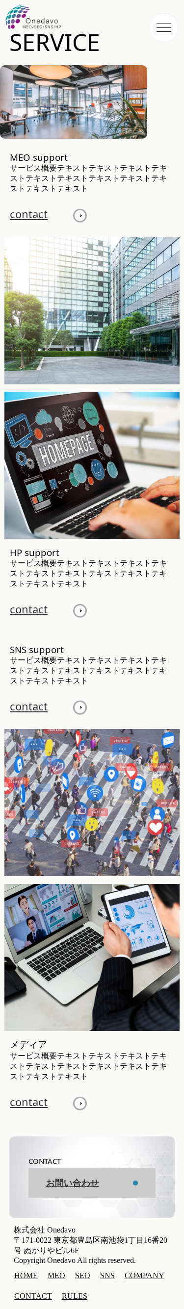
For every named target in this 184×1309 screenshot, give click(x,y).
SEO (82, 1275)
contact (29, 213)
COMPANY (144, 1275)
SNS (107, 1275)
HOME (26, 1275)
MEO (56, 1275)
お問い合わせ (72, 1183)
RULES (74, 1296)
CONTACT (33, 1296)
